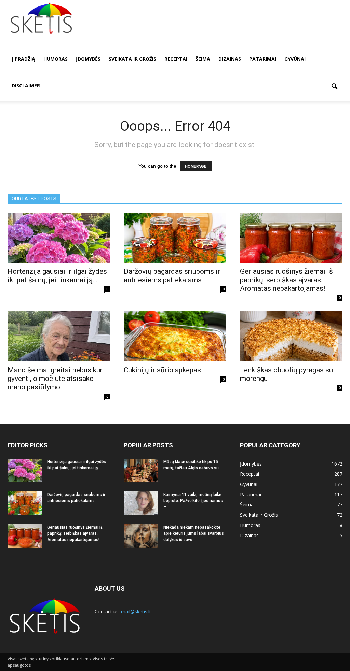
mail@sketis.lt (136, 611)
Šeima (203, 59)
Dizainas (229, 59)
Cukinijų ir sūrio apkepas (162, 370)
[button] (334, 86)
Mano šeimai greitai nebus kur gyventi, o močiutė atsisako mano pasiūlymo (55, 378)
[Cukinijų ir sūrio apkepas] (175, 336)
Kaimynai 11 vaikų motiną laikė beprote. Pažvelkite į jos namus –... (193, 500)
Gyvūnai (295, 59)
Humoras (55, 59)
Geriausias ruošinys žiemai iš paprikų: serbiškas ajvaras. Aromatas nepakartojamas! (286, 279)
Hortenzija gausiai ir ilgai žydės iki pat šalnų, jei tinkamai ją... (57, 275)
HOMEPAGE (195, 166)
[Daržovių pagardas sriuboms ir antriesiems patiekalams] (175, 238)
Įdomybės (88, 59)
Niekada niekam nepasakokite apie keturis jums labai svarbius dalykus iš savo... (193, 533)
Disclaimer (26, 85)
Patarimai (262, 59)
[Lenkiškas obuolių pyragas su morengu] (291, 336)
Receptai (175, 59)
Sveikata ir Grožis (132, 59)
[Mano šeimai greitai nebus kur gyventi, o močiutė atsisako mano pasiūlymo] (59, 336)
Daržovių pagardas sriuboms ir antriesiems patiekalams (172, 275)
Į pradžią (23, 59)
